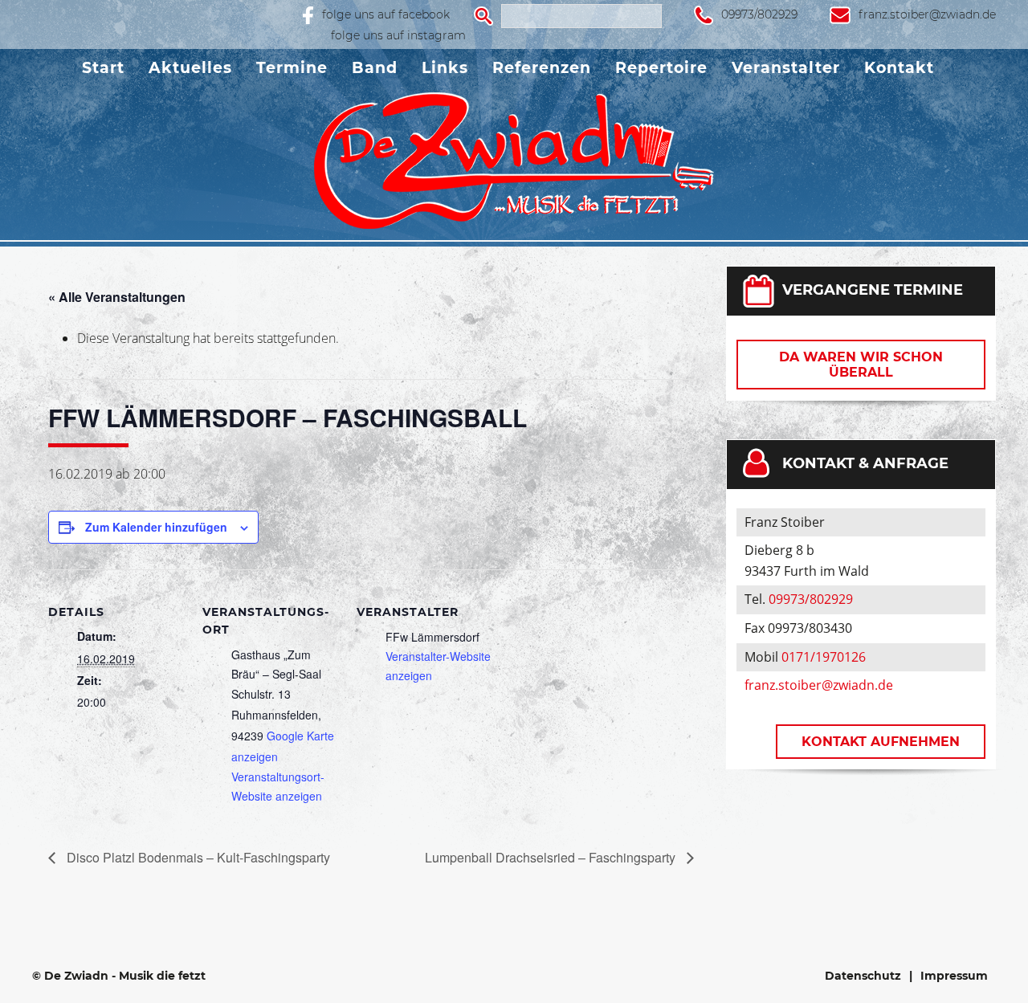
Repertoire (661, 68)
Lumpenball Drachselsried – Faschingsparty (552, 857)
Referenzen (541, 68)
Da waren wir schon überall (861, 364)
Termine (292, 68)
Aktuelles (190, 68)
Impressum (954, 975)
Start (103, 68)
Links (445, 68)
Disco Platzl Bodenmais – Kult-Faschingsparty (196, 857)
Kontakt (899, 68)
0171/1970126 (823, 657)
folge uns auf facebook (386, 14)
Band (375, 68)
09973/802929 (759, 14)
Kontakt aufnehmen (881, 741)
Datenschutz (863, 975)
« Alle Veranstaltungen (117, 296)
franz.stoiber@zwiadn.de (927, 14)
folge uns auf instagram (398, 35)
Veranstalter (786, 68)
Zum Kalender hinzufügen (156, 527)
